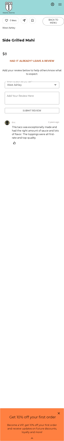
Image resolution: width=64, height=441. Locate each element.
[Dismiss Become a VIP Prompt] (58, 413)
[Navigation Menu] (60, 4)
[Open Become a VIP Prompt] (32, 438)
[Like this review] (15, 143)
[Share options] (24, 20)
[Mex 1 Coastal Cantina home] (15, 7)
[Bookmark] (32, 20)
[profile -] (52, 4)
